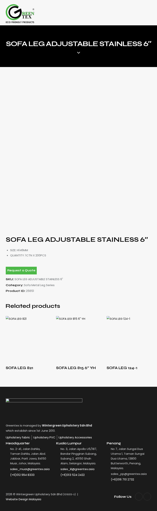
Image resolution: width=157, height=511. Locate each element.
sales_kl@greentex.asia (77, 469)
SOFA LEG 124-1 (122, 368)
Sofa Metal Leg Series (39, 285)
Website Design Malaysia (23, 499)
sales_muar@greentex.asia (30, 469)
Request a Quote (21, 270)
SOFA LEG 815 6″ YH (76, 368)
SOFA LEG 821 (19, 368)
